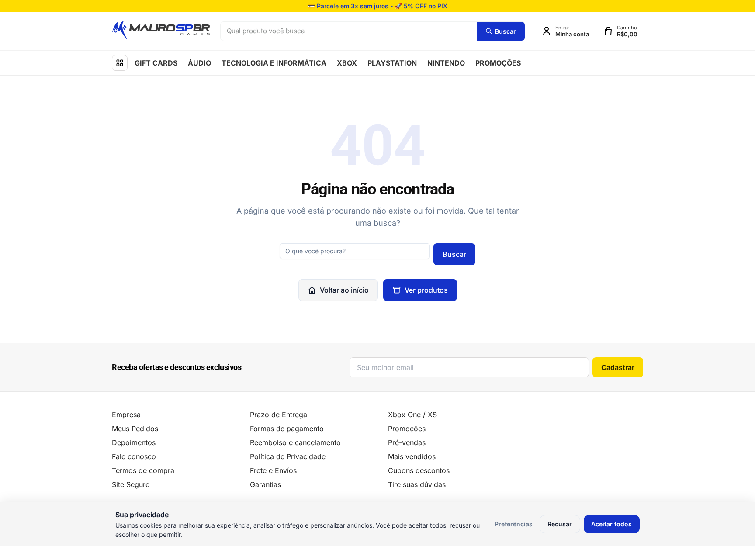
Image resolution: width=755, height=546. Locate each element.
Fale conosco (134, 456)
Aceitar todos (611, 524)
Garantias (265, 484)
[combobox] (349, 31)
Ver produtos (426, 290)
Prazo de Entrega (278, 414)
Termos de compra (143, 470)
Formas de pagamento (287, 428)
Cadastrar (617, 367)
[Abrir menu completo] (120, 63)
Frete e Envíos (273, 470)
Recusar (559, 524)
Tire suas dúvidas (417, 484)
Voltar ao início (344, 290)
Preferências (514, 524)
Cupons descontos (419, 470)
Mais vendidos (412, 456)
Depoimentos (134, 442)
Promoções (407, 428)
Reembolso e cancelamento (295, 442)
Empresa (126, 414)
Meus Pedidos (135, 428)
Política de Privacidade (288, 456)
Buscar (454, 254)
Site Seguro (131, 484)
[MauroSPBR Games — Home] (161, 30)
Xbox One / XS (412, 414)
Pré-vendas (407, 442)
